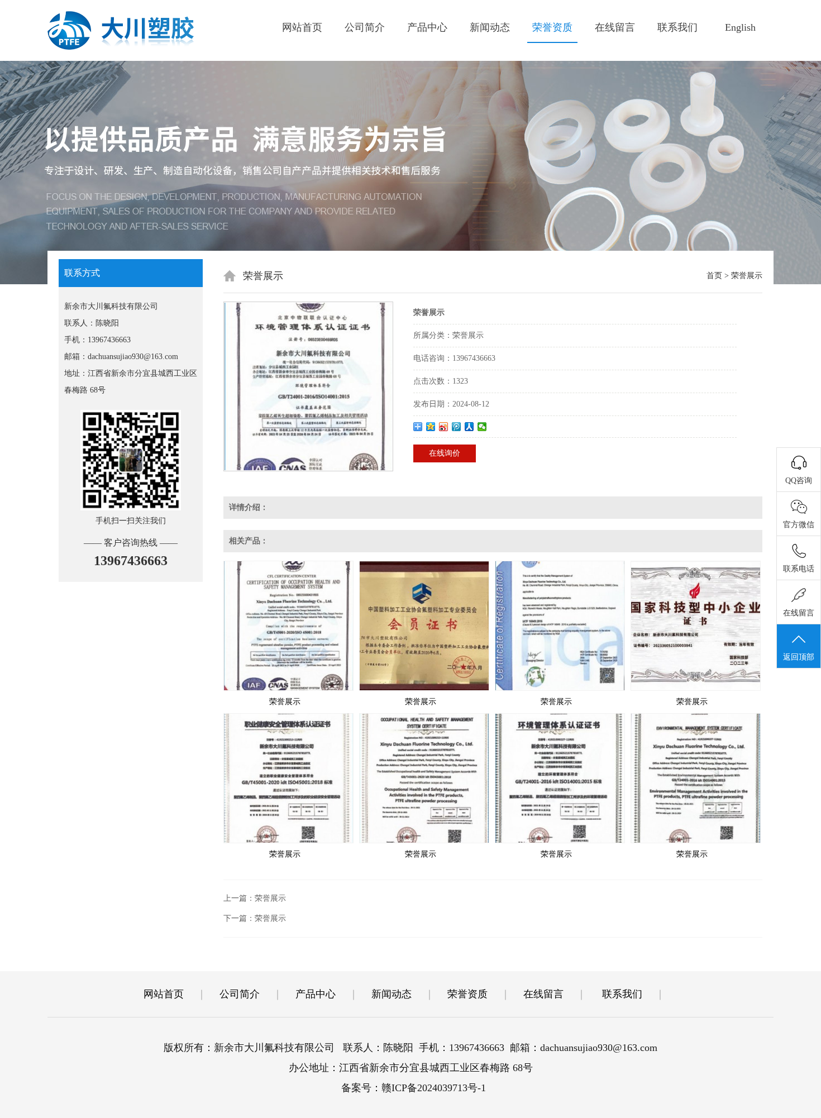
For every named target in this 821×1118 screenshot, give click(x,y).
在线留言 (615, 27)
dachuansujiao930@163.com (133, 356)
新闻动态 (490, 27)
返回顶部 (798, 657)
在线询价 (444, 453)
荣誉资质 (552, 27)
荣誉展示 (284, 701)
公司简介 (365, 27)
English (740, 27)
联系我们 (677, 27)
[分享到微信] (482, 426)
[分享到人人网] (469, 426)
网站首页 (302, 27)
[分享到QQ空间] (431, 426)
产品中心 (427, 27)
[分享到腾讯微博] (456, 426)
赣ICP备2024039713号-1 (433, 1087)
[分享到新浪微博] (443, 426)
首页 (714, 275)
